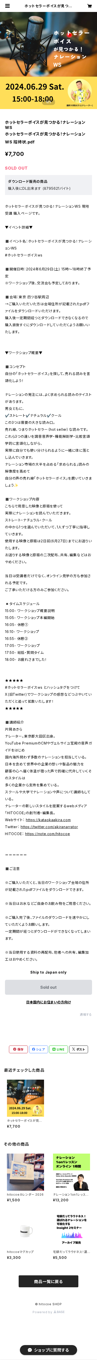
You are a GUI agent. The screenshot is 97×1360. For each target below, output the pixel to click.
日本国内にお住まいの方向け (48, 1002)
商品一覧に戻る (48, 1281)
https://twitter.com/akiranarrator (49, 827)
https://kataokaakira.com (48, 820)
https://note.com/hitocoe (47, 834)
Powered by (43, 1312)
